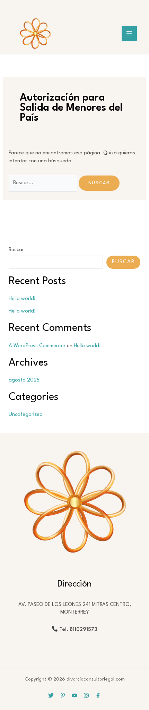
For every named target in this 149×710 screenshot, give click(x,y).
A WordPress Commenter (37, 346)
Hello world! (22, 298)
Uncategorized (26, 414)
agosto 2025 (24, 380)
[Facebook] (98, 695)
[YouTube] (74, 695)
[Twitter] (51, 695)
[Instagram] (86, 695)
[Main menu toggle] (129, 33)
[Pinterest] (62, 695)
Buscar (16, 250)
